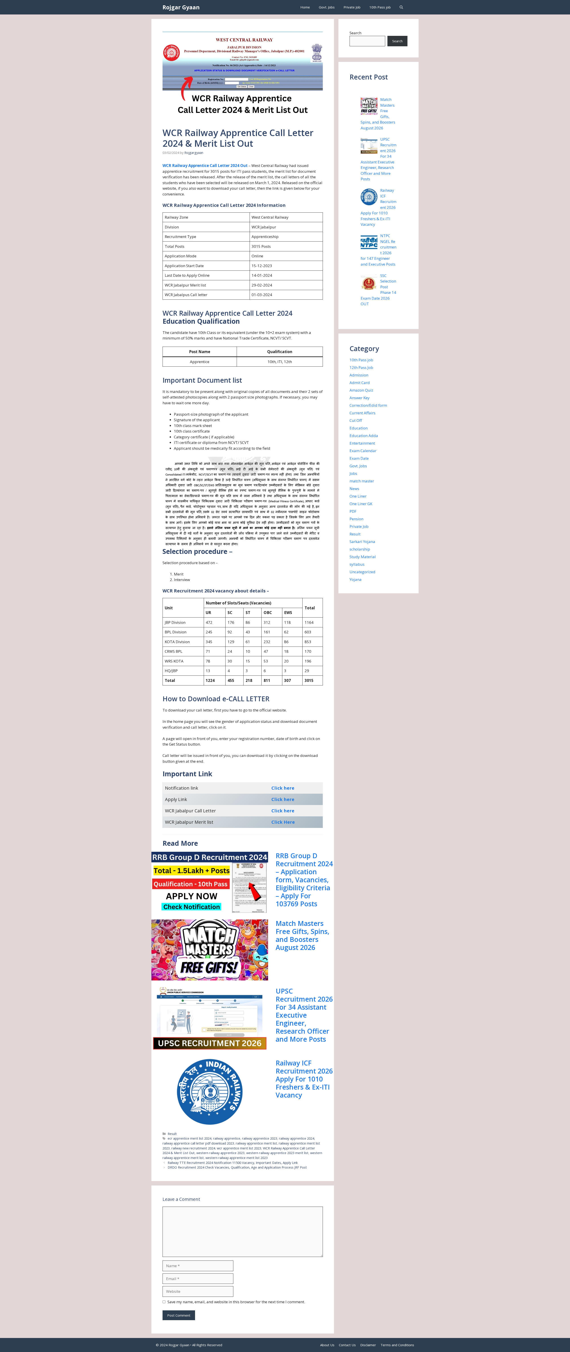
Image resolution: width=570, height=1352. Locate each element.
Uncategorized (362, 571)
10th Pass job (380, 7)
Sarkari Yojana (362, 541)
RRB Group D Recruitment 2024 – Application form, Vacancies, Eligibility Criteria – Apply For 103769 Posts (304, 880)
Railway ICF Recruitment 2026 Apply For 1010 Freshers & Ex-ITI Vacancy (304, 1079)
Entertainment (362, 443)
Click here (282, 788)
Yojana (356, 579)
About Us (327, 1345)
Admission (359, 375)
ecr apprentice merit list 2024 (189, 1138)
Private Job (352, 7)
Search (355, 32)
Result (172, 1134)
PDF (353, 511)
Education (359, 428)
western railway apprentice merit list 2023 (237, 1158)
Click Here (283, 822)
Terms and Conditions (397, 1345)
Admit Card (360, 382)
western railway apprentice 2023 (220, 1153)
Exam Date (359, 458)
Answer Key (360, 397)
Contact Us (347, 1345)
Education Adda (364, 435)
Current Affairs (362, 412)
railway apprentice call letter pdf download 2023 (198, 1143)
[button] (401, 7)
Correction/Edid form (368, 405)
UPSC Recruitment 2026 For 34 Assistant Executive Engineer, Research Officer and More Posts (304, 1015)
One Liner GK (361, 503)
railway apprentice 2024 (296, 1138)
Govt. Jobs (327, 7)
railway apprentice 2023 (259, 1138)
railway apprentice (226, 1138)
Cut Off (356, 420)
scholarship (360, 549)
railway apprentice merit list (256, 1143)
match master (362, 481)
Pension (356, 518)
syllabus (357, 564)
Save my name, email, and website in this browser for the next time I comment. (236, 1301)
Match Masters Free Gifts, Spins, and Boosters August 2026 (302, 935)
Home (305, 7)
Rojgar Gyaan (181, 7)
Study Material (363, 556)
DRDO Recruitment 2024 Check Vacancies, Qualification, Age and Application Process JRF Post (237, 1167)
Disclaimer (368, 1345)
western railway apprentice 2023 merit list (277, 1153)
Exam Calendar (363, 450)
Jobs (353, 473)
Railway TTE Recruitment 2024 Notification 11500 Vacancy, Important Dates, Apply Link (233, 1163)
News (354, 488)
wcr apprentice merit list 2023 (239, 1148)
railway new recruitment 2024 (193, 1148)
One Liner (358, 496)
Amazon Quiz (361, 390)
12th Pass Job (361, 367)
